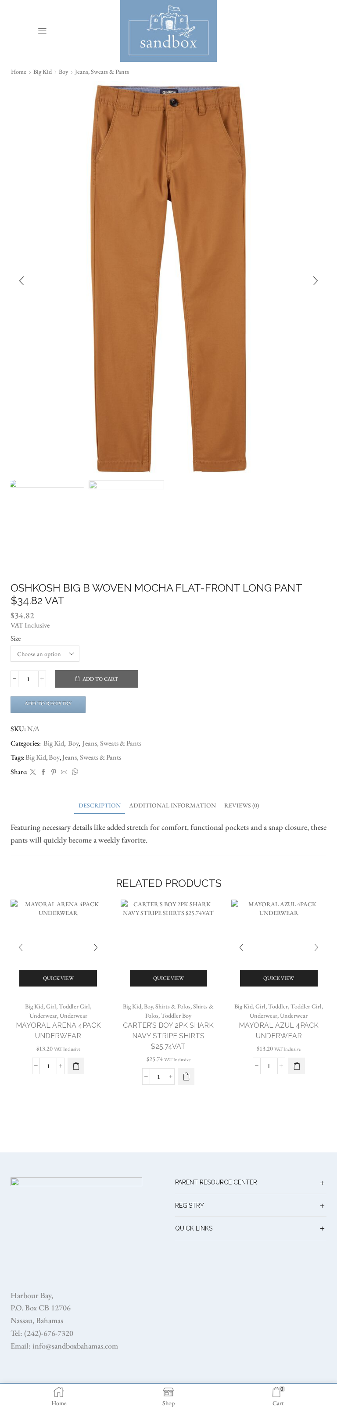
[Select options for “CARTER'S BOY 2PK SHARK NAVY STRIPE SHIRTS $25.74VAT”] (186, 1076)
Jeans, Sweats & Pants (102, 71)
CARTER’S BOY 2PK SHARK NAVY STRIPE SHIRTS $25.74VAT (168, 1036)
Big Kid (42, 71)
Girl (51, 1006)
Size (16, 638)
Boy (63, 71)
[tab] (99, 805)
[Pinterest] (54, 772)
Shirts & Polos (172, 1006)
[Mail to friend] (64, 772)
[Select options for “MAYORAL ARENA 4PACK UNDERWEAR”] (76, 1066)
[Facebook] (43, 772)
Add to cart (100, 678)
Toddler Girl (74, 1006)
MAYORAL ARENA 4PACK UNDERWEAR (58, 1030)
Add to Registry (48, 703)
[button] (21, 281)
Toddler (278, 1006)
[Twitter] (33, 772)
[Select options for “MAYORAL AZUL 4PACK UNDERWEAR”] (296, 1066)
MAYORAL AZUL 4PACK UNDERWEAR (279, 1030)
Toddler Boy (176, 1015)
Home (18, 71)
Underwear (43, 1015)
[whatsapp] (73, 772)
